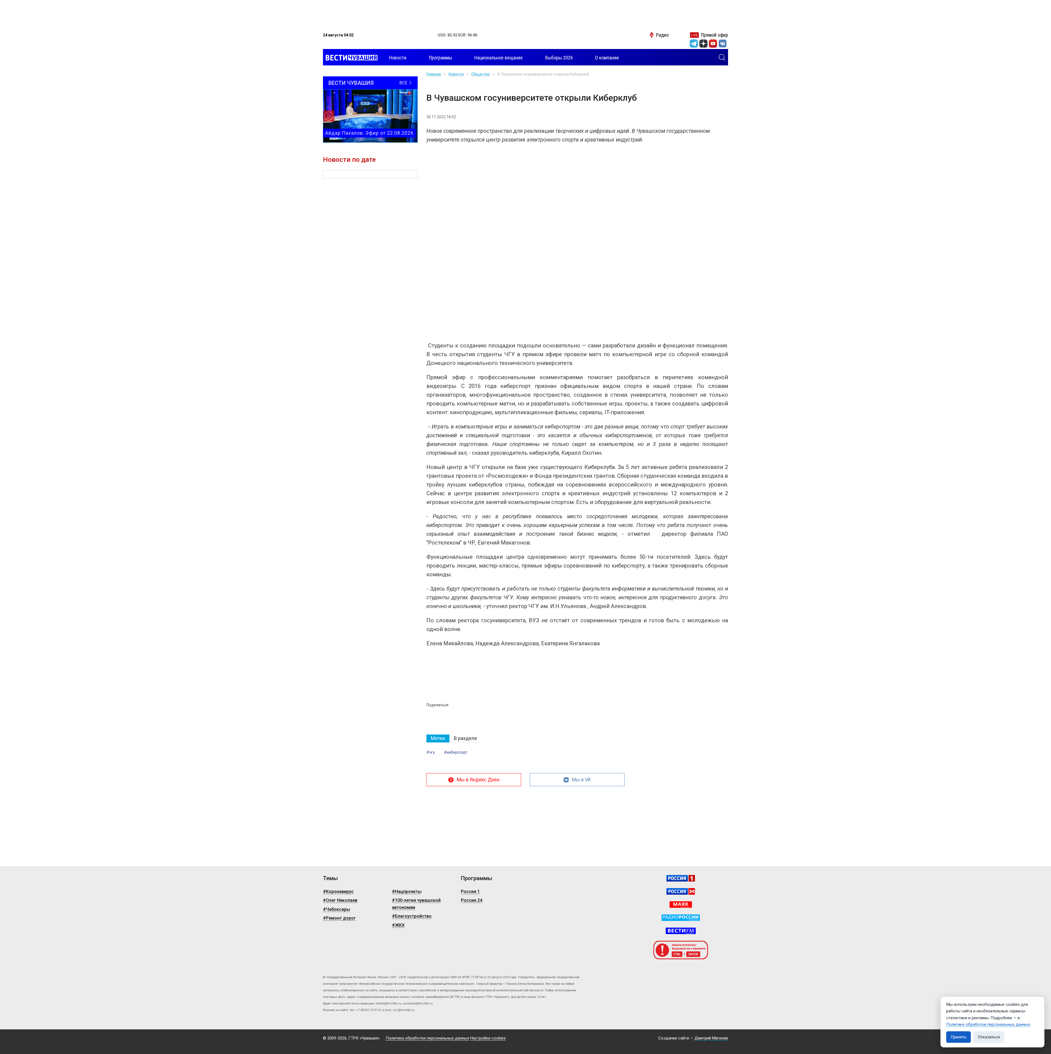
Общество (480, 74)
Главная (433, 74)
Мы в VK (581, 779)
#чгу (430, 752)
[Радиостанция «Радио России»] (681, 917)
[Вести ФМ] (681, 931)
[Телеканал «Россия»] (680, 878)
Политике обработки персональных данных (988, 1024)
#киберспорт (455, 752)
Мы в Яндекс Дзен (478, 779)
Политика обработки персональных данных (427, 1038)
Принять (958, 1037)
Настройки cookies (488, 1038)
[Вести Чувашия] (350, 57)
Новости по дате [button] (349, 159)
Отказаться (989, 1037)
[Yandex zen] (703, 43)
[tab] (437, 738)
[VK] (722, 43)
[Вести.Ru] (680, 891)
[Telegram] (694, 43)
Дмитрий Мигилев (711, 1038)
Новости (456, 74)
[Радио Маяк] (680, 904)
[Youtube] (713, 43)
